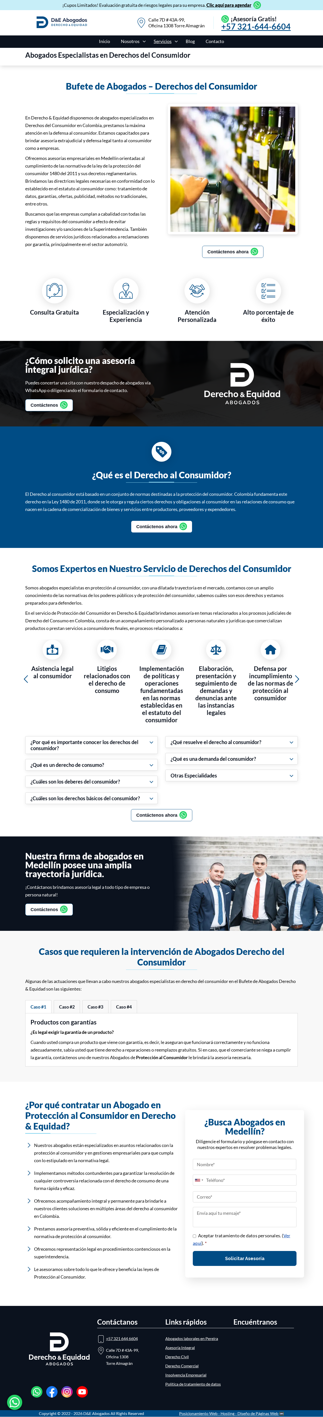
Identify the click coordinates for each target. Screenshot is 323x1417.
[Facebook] (52, 1392)
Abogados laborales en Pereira (191, 1338)
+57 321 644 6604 (122, 1338)
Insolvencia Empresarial (185, 1374)
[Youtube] (82, 1392)
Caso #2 (67, 1007)
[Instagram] (67, 1392)
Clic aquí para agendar (228, 5)
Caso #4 (124, 1007)
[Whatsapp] (36, 1392)
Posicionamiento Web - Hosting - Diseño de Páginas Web (229, 1413)
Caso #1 (38, 1007)
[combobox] (199, 1180)
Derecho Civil (177, 1356)
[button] (25, 679)
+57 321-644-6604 (256, 26)
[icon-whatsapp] (14, 1402)
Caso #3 (95, 1007)
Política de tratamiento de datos (193, 1384)
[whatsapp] (256, 5)
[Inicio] (61, 26)
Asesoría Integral (180, 1347)
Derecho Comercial (182, 1365)
